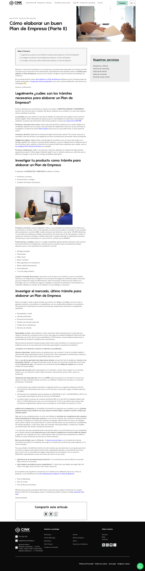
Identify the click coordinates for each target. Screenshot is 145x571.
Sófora (75, 541)
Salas (75, 3)
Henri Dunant (48, 544)
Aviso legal (112, 564)
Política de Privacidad (86, 564)
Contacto (122, 3)
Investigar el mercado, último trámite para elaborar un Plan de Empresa (46, 61)
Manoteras (47, 541)
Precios (100, 3)
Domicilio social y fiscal (62, 3)
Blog (103, 537)
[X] (114, 546)
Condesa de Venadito (51, 547)
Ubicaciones (30, 3)
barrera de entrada (54, 440)
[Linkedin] (103, 546)
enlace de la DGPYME (73, 121)
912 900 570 (23, 537)
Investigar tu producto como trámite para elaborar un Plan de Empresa (45, 58)
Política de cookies (101, 564)
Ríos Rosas (47, 534)
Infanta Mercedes (49, 538)
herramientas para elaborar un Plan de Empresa (56, 474)
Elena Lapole (43, 129)
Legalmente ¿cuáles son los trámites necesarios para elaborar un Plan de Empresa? (50, 55)
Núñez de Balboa (78, 538)
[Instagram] (107, 546)
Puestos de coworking (87, 3)
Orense (75, 534)
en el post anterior (45, 238)
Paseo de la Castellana (80, 544)
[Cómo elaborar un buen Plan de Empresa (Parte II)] (22, 532)
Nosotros (105, 534)
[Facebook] (111, 546)
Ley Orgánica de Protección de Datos (28, 146)
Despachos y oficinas (44, 3)
